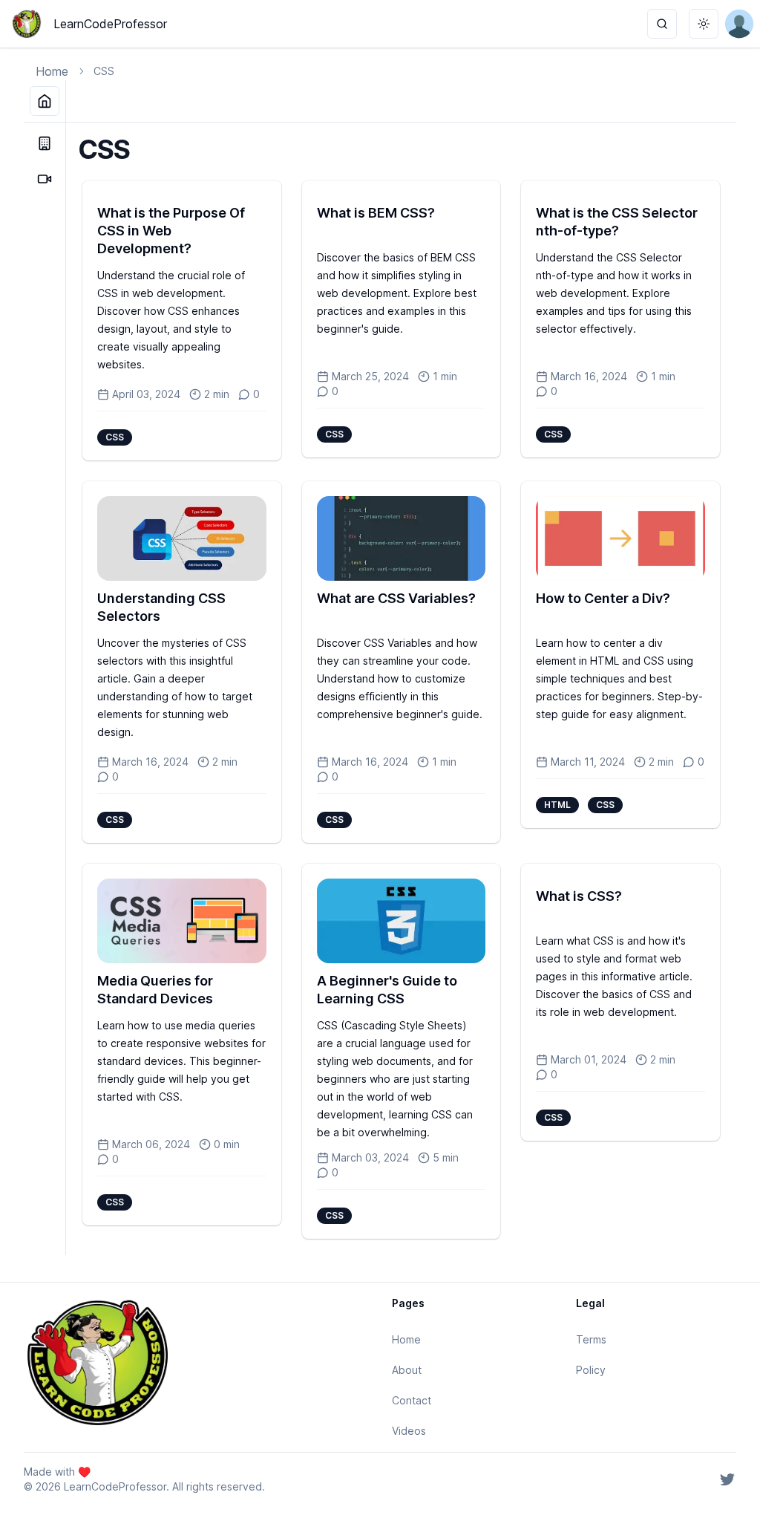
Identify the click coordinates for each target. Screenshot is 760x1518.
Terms (591, 1339)
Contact (411, 1400)
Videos (409, 1430)
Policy (591, 1370)
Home (52, 71)
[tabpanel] (401, 689)
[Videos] (44, 179)
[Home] (44, 101)
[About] (44, 143)
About (407, 1370)
